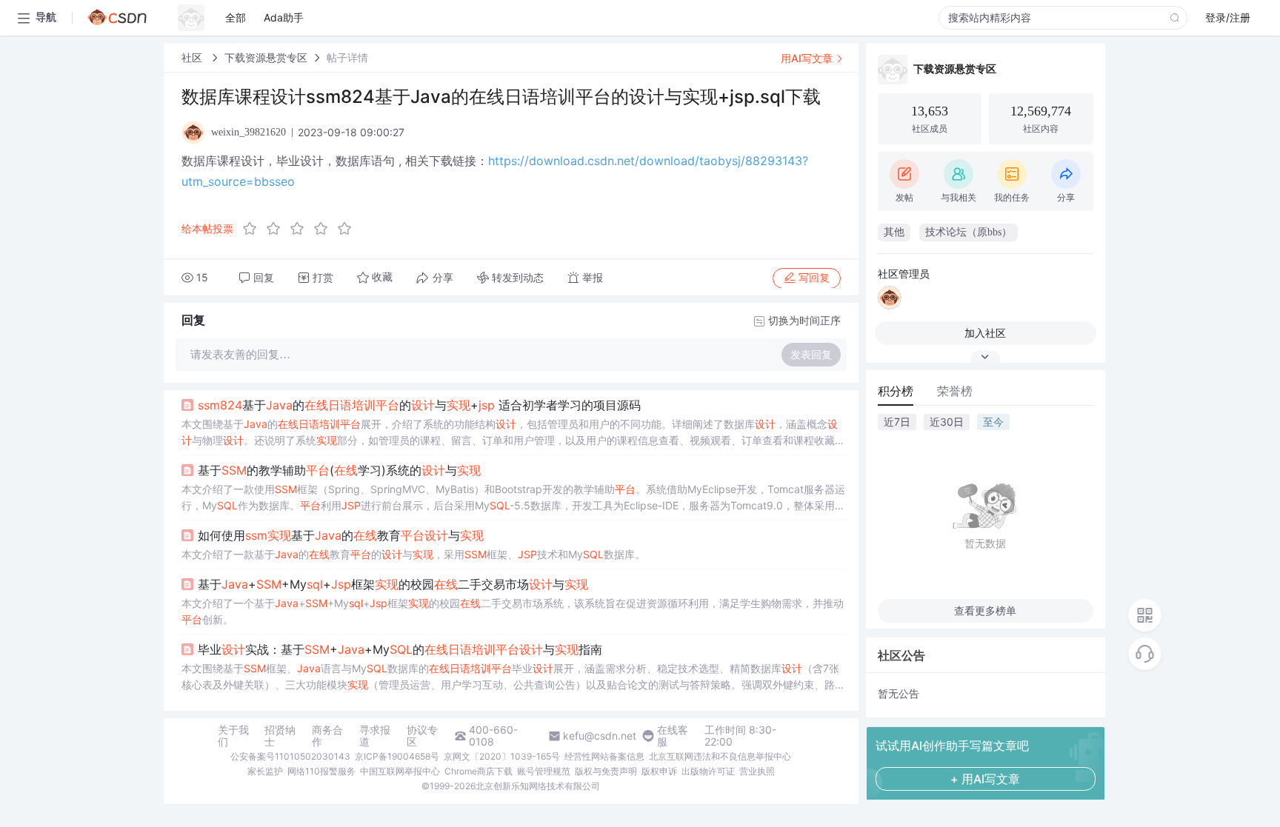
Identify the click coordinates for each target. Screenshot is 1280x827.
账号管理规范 (543, 771)
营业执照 (757, 771)
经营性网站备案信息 (604, 756)
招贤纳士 (280, 736)
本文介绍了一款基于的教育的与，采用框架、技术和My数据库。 (413, 554)
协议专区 (422, 736)
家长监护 (265, 771)
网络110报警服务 (321, 771)
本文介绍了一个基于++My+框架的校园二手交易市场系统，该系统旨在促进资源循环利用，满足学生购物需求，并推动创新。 (512, 611)
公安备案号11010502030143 (290, 756)
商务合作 (327, 736)
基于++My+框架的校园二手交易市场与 (393, 584)
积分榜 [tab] (895, 391)
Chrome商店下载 (478, 771)
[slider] (301, 228)
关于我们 (233, 736)
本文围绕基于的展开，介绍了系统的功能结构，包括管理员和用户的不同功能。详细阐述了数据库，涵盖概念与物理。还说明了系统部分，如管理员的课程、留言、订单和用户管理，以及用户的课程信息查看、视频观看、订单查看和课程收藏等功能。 (513, 433)
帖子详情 (347, 57)
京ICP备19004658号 (397, 756)
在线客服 (672, 736)
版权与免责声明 (606, 771)
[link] (193, 57)
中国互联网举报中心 (400, 771)
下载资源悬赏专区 (265, 57)
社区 (193, 57)
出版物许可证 (708, 771)
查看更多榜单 (985, 610)
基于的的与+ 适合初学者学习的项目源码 (419, 405)
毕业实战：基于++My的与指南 (400, 649)
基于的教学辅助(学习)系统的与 (339, 470)
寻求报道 (374, 736)
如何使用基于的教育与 (341, 535)
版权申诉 (659, 771)
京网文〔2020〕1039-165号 (502, 756)
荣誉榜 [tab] (955, 391)
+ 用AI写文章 (985, 778)
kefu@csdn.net (599, 736)
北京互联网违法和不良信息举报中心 (720, 756)
